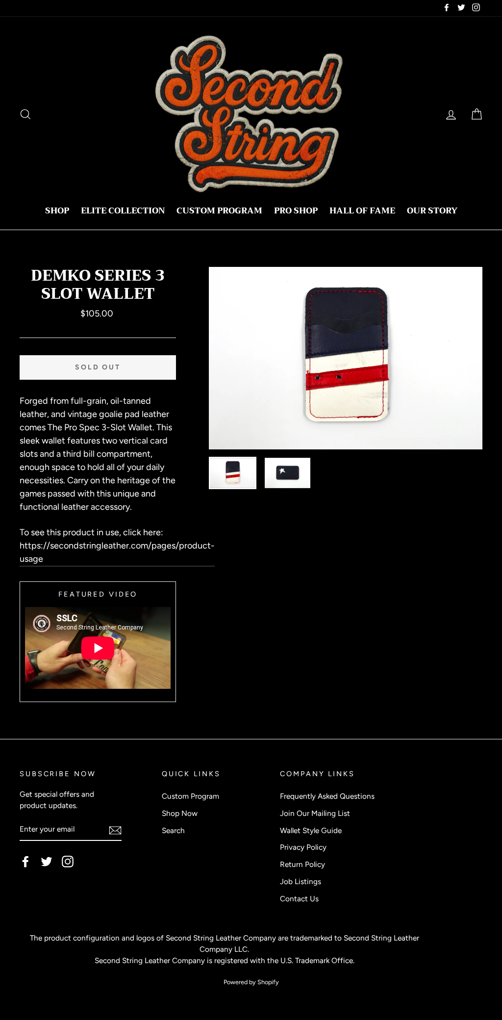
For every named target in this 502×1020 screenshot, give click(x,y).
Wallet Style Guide (311, 830)
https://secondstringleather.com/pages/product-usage (117, 552)
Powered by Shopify (251, 982)
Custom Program (219, 211)
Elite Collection (123, 211)
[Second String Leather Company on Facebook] (25, 861)
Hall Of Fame (362, 211)
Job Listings (300, 881)
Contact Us (299, 898)
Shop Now (180, 813)
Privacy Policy (303, 847)
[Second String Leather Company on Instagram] (68, 861)
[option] (345, 358)
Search (173, 830)
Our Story (432, 211)
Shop (57, 211)
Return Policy (302, 864)
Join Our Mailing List (315, 813)
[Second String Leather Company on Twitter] (46, 861)
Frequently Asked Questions (327, 796)
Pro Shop (296, 211)
